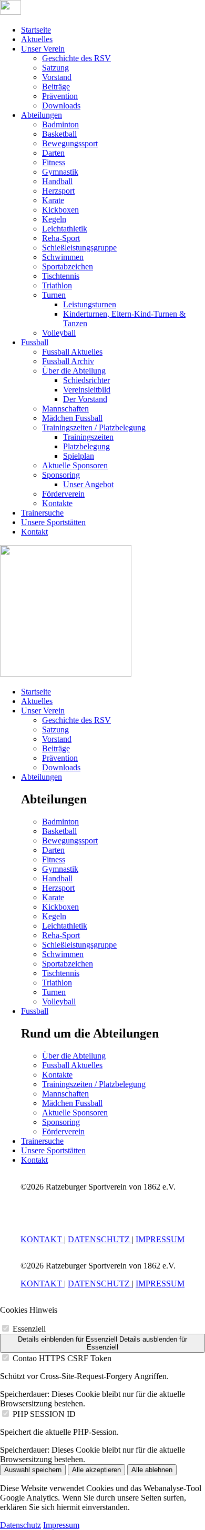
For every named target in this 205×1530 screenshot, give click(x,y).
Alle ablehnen (151, 1470)
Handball (57, 181)
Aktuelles (37, 39)
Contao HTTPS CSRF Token (62, 1358)
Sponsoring (61, 474)
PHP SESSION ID (44, 1414)
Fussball (34, 342)
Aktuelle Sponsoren (75, 465)
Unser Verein (43, 48)
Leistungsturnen (89, 304)
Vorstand (56, 77)
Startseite (36, 29)
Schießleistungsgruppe (79, 247)
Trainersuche (42, 512)
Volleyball (59, 332)
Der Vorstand (85, 399)
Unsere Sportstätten (53, 522)
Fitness (53, 162)
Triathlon (57, 285)
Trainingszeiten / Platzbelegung (94, 427)
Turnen (54, 294)
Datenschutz (20, 1525)
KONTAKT (42, 1239)
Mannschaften (65, 408)
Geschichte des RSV (76, 58)
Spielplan (78, 455)
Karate (53, 200)
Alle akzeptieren (96, 1470)
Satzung (55, 67)
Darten (53, 152)
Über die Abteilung (74, 370)
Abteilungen (41, 114)
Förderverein (63, 493)
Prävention (60, 96)
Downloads (61, 105)
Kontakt (34, 531)
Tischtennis (60, 275)
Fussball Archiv (68, 361)
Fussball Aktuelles (72, 351)
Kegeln (54, 219)
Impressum (61, 1525)
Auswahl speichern (33, 1470)
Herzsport (58, 190)
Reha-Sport (61, 238)
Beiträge (56, 86)
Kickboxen (60, 209)
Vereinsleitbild (86, 389)
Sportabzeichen (67, 266)
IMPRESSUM (160, 1239)
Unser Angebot (88, 484)
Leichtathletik (64, 228)
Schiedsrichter (86, 380)
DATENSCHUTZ (100, 1239)
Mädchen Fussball (72, 418)
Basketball (59, 133)
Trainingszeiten (88, 436)
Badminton (60, 124)
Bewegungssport (70, 143)
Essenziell (29, 1328)
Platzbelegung (86, 446)
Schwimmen (63, 257)
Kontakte (57, 503)
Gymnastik (60, 171)
